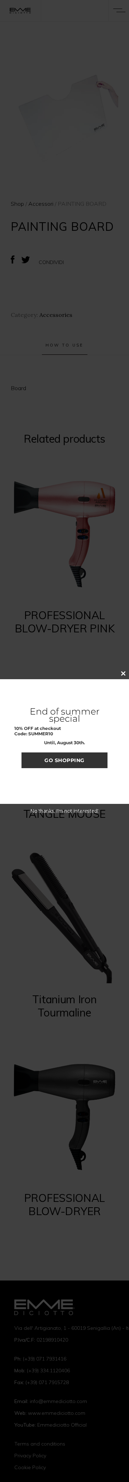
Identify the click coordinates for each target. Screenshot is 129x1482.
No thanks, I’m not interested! (64, 810)
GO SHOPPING (64, 760)
